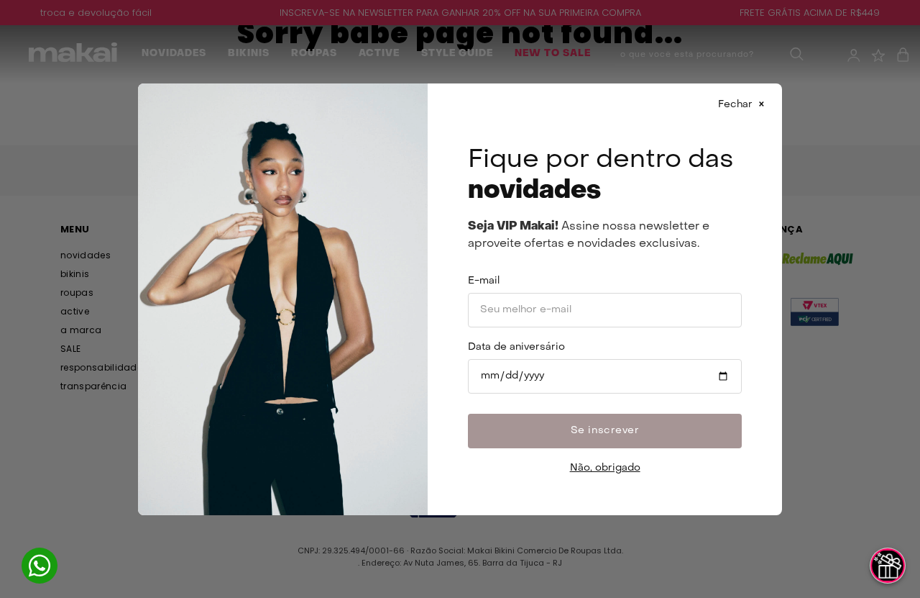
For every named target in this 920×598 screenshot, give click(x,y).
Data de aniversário (516, 347)
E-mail (484, 281)
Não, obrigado (605, 468)
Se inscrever (605, 430)
